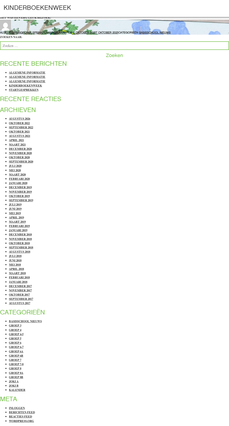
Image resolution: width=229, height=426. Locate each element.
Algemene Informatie (27, 72)
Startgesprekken (23, 90)
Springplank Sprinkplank (31, 32)
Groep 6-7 (16, 347)
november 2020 (20, 153)
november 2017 (20, 290)
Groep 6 (15, 343)
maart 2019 (17, 222)
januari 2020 (18, 183)
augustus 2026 (19, 119)
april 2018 (16, 269)
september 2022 (21, 127)
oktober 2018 (19, 243)
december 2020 (20, 149)
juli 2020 (15, 166)
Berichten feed (22, 412)
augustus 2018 (19, 252)
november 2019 (20, 192)
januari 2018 (18, 282)
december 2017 (20, 286)
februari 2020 (19, 179)
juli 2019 (15, 204)
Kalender (17, 390)
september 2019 (21, 200)
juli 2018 (15, 256)
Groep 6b (16, 356)
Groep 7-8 (16, 364)
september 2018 (21, 247)
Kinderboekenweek (37, 8)
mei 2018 (15, 265)
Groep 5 (15, 338)
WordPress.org (21, 421)
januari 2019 (18, 230)
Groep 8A (16, 373)
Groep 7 (15, 360)
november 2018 (20, 239)
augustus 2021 (19, 136)
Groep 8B (16, 377)
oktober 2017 (19, 294)
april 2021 (16, 140)
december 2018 (20, 234)
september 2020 (21, 161)
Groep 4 (15, 330)
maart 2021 (17, 144)
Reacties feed (20, 416)
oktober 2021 (19, 131)
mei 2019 (15, 213)
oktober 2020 (19, 157)
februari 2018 (19, 277)
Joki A (14, 381)
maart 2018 (17, 273)
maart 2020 (17, 174)
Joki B (14, 386)
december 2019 (20, 187)
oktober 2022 (19, 123)
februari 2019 (19, 226)
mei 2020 (15, 170)
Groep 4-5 (16, 334)
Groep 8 (15, 368)
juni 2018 (15, 260)
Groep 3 (15, 325)
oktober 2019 (19, 196)
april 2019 (16, 217)
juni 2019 (15, 209)
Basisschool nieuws (155, 32)
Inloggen (17, 408)
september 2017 (21, 299)
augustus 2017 (19, 303)
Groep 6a (16, 351)
